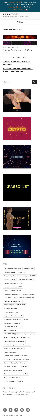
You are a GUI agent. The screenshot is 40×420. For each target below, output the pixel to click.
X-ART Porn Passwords (12, 377)
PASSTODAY (11, 14)
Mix (22, 327)
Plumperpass (25, 338)
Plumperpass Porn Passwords (14, 341)
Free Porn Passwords (25, 280)
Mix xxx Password (10, 330)
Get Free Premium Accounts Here (14, 57)
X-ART (25, 374)
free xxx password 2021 (27, 298)
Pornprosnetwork (10, 352)
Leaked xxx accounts (11, 327)
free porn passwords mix (12, 290)
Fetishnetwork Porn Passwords (14, 272)
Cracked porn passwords (12, 269)
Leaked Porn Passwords (12, 323)
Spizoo (6, 363)
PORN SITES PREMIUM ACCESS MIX (16, 359)
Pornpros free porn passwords (14, 348)
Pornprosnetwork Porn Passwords (15, 356)
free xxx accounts (29, 294)
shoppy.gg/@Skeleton (15, 7)
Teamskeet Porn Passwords (13, 370)
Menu (21, 22)
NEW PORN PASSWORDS (13, 334)
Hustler (26, 319)
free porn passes (10, 280)
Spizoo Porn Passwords (19, 363)
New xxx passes (29, 334)
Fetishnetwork (28, 269)
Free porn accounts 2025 (27, 276)
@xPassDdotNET (15, 2)
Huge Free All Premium (12, 312)
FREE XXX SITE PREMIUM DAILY (15, 305)
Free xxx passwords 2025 (12, 301)
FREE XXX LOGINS (10, 298)
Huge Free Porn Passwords (13, 316)
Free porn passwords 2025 (13, 283)
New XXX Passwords (11, 338)
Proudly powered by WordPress (12, 415)
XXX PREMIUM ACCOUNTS (13, 381)
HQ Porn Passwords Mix (12, 309)
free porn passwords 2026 (13, 287)
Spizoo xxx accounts (11, 367)
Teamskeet (24, 367)
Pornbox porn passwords (12, 345)
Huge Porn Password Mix (12, 319)
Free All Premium (10, 276)
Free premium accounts (12, 294)
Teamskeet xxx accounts (12, 374)
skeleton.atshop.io (19, 9)
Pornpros (26, 345)
